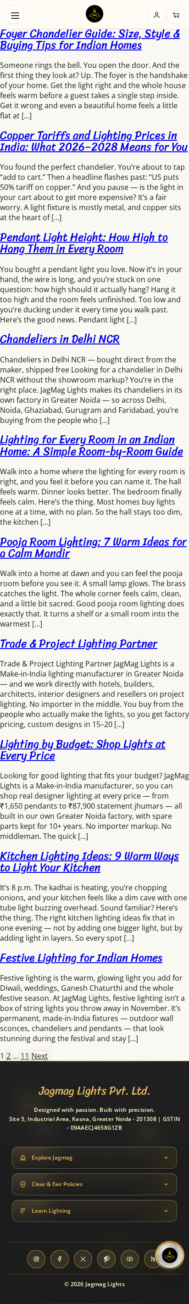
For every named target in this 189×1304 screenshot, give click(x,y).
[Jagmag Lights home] (94, 15)
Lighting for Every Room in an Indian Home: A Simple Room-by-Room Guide (91, 445)
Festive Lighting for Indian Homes (81, 957)
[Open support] (170, 1255)
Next (40, 1056)
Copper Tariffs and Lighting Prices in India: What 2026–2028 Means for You (94, 141)
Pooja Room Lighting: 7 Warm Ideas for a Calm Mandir (93, 547)
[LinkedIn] (153, 1259)
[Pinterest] (106, 1259)
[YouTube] (130, 1259)
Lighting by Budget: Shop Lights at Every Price (83, 749)
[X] (83, 1259)
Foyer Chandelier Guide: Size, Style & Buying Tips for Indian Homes (90, 39)
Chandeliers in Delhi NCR (60, 339)
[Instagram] (36, 1259)
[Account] (156, 14)
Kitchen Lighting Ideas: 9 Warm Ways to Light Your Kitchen (89, 861)
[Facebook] (59, 1259)
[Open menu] (15, 15)
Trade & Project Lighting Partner (78, 643)
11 (25, 1056)
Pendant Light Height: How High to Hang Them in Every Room (84, 243)
